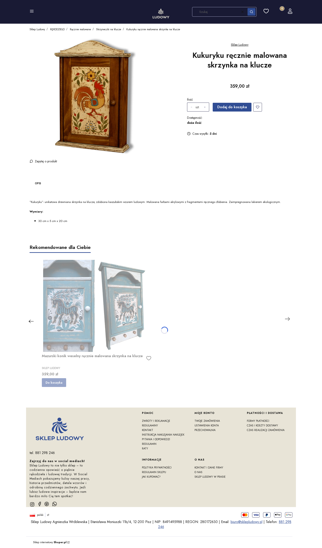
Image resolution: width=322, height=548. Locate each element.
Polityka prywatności (157, 468)
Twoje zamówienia (207, 421)
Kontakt (147, 430)
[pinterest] (46, 504)
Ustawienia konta (207, 425)
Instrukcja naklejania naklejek (163, 435)
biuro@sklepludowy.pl (246, 521)
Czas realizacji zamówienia (266, 430)
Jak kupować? (151, 477)
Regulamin (149, 444)
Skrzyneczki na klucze (108, 29)
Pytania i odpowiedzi (156, 439)
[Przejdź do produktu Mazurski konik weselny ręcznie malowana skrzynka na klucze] (96, 306)
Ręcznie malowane (80, 29)
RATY (145, 448)
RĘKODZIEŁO (57, 29)
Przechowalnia (205, 430)
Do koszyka (54, 382)
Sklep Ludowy (37, 29)
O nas (198, 472)
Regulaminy (150, 425)
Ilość (190, 99)
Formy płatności (258, 421)
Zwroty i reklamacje (156, 421)
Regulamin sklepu (154, 472)
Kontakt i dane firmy (209, 468)
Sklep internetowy (50, 542)
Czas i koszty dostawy (262, 425)
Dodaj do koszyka (232, 107)
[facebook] (39, 504)
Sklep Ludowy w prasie (210, 477)
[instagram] (32, 504)
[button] (32, 12)
